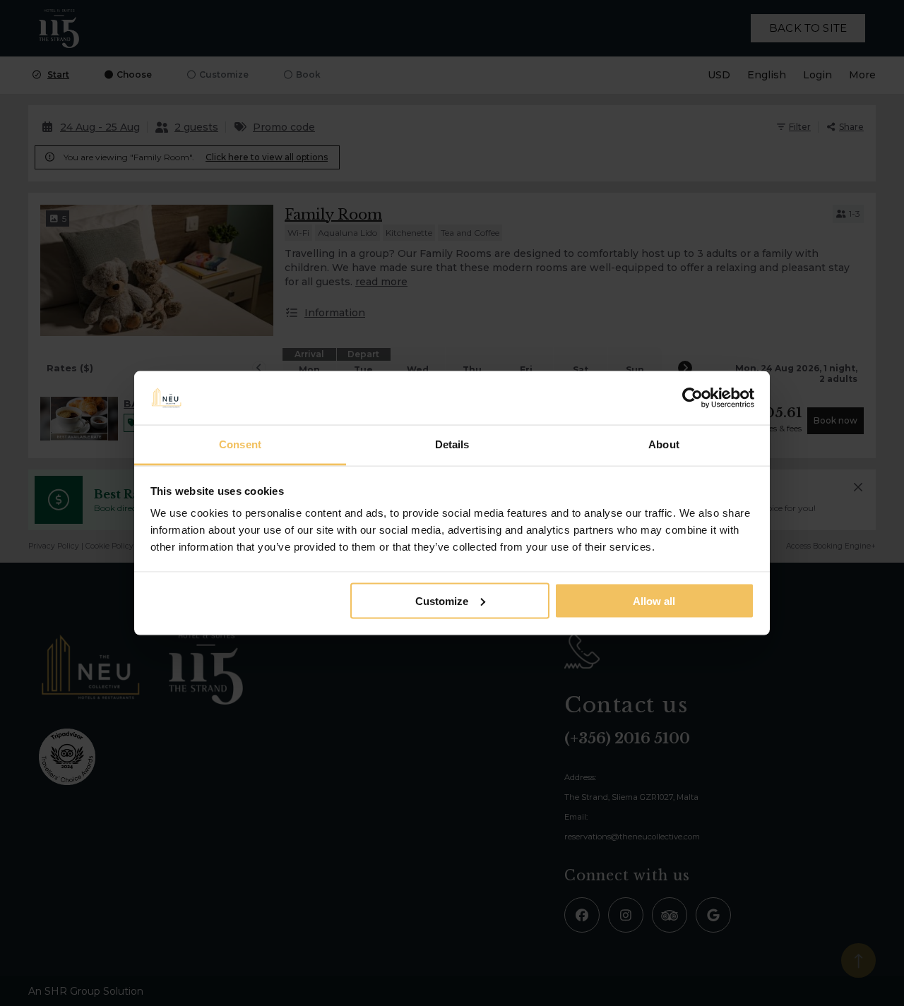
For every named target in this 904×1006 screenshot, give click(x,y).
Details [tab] (452, 444)
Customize (441, 600)
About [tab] (663, 444)
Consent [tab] (240, 444)
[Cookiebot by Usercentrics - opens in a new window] (692, 398)
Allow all (654, 600)
